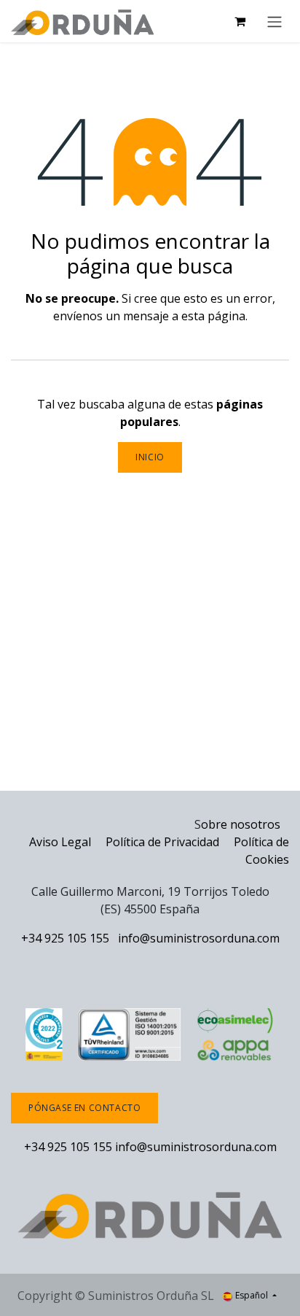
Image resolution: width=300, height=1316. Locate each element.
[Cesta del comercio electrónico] (239, 21)
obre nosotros (240, 824)
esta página (213, 316)
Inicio (150, 457)
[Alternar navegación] (274, 21)
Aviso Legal (60, 842)
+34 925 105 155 (65, 938)
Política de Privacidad (164, 842)
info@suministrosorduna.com (199, 938)
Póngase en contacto (84, 1108)
